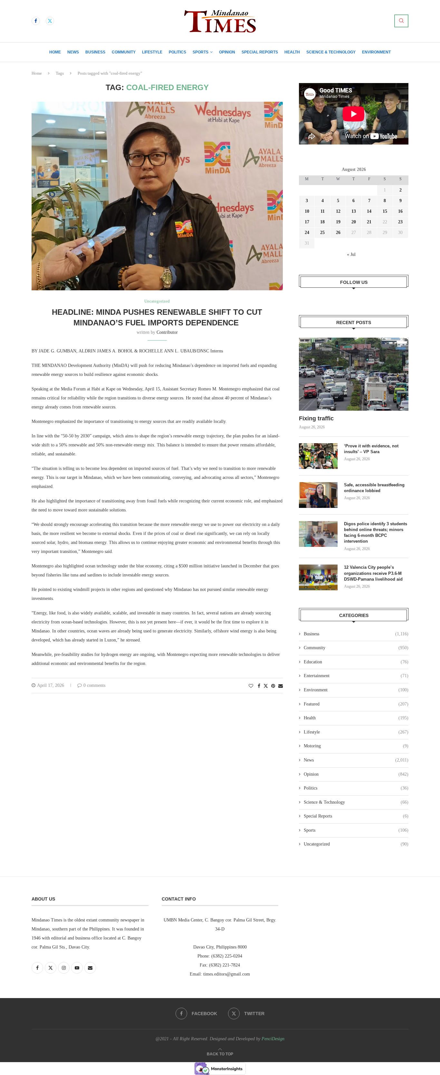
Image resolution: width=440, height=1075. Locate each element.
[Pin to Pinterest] (273, 686)
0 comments (94, 685)
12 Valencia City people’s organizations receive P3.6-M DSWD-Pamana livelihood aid (374, 573)
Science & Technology (331, 52)
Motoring (356, 745)
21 (369, 222)
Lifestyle (152, 52)
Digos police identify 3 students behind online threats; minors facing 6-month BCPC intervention (375, 532)
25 (322, 232)
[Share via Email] (280, 686)
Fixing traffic (316, 418)
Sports (200, 52)
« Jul (351, 254)
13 (353, 211)
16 (400, 211)
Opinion (227, 52)
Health (292, 52)
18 (322, 222)
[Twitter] (50, 21)
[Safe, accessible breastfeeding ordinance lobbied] (318, 495)
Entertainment (356, 675)
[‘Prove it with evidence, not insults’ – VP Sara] (318, 456)
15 (385, 211)
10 (307, 211)
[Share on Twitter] (265, 686)
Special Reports (260, 52)
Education (356, 661)
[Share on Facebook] (259, 686)
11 (322, 211)
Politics (177, 52)
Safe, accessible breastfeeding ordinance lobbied (374, 487)
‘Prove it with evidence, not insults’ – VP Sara (371, 449)
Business (95, 52)
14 (369, 211)
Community (124, 52)
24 (307, 232)
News (73, 52)
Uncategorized (356, 844)
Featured (356, 704)
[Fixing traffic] (353, 374)
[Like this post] (251, 686)
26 (338, 232)
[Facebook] (36, 21)
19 (338, 222)
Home (55, 52)
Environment (376, 52)
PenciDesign (273, 1038)
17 (307, 222)
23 (400, 222)
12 (338, 211)
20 (353, 222)
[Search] (401, 20)
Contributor (167, 332)
